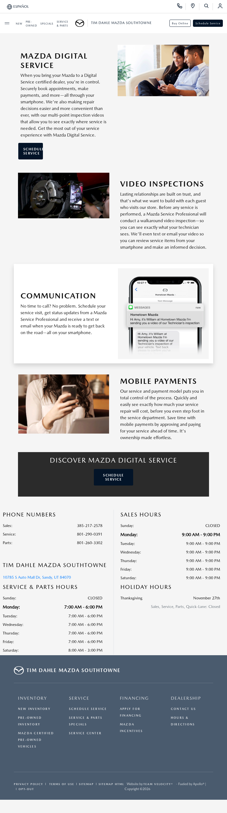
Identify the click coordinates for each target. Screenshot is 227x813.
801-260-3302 (89, 543)
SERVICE (79, 698)
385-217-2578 (89, 525)
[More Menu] (7, 23)
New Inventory (34, 709)
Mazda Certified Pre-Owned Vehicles (36, 739)
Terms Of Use (61, 784)
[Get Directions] (194, 6)
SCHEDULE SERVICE (33, 151)
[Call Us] (181, 6)
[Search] (208, 6)
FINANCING (134, 698)
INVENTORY (32, 698)
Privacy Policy (28, 784)
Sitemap (86, 784)
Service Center (85, 733)
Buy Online (180, 23)
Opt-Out (26, 789)
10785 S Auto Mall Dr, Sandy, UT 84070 (37, 577)
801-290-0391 (89, 534)
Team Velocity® (158, 784)
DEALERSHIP (186, 698)
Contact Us (183, 709)
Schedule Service (207, 23)
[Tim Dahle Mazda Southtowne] (81, 23)
